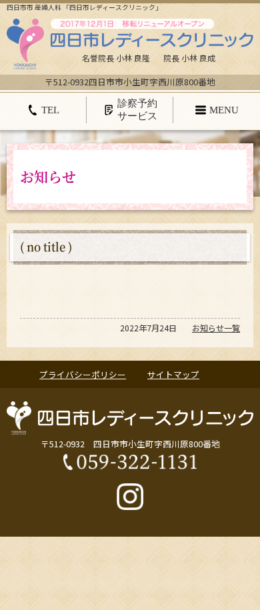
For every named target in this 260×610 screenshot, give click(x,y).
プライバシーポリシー (82, 375)
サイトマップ (173, 375)
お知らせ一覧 (216, 328)
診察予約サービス (137, 109)
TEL (50, 109)
